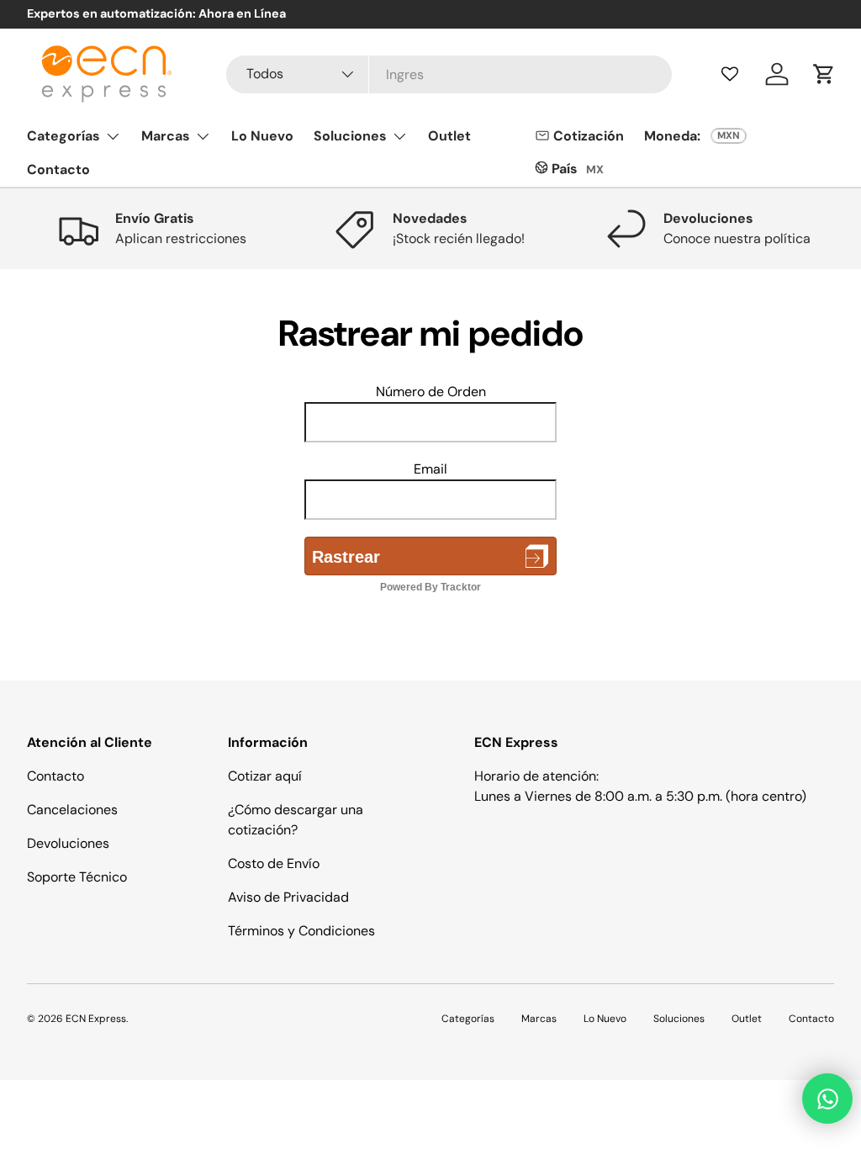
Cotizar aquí (265, 776)
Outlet (449, 136)
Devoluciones (68, 843)
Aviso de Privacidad (288, 897)
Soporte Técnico (77, 877)
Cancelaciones (72, 809)
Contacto (58, 169)
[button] (824, 74)
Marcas (539, 1018)
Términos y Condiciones (301, 931)
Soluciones (679, 1018)
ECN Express (96, 1018)
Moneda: (672, 136)
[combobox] (449, 74)
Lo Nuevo (262, 136)
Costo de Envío (274, 863)
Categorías (467, 1018)
